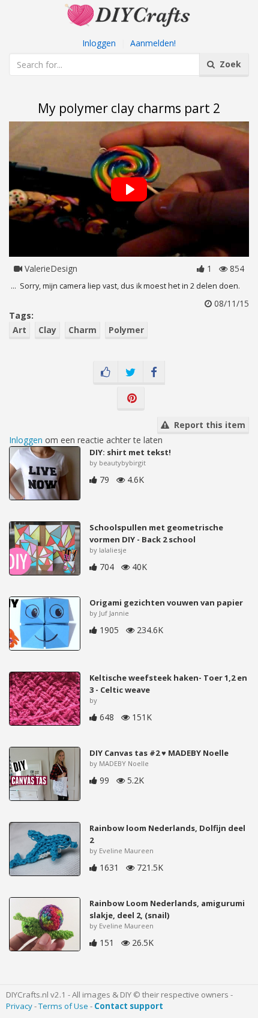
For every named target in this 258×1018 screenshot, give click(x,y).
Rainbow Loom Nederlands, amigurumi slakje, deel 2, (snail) (167, 909)
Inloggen (99, 43)
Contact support (128, 1006)
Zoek (228, 64)
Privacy (19, 1006)
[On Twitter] (130, 373)
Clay (47, 330)
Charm (82, 330)
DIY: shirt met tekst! (130, 452)
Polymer (126, 330)
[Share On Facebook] (154, 373)
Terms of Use (63, 1006)
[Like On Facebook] (105, 373)
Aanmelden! (153, 43)
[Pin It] (131, 399)
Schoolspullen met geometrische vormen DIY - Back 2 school (156, 533)
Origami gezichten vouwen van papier (166, 602)
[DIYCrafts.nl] (129, 14)
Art (19, 330)
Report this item (207, 425)
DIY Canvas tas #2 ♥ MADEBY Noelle (159, 752)
